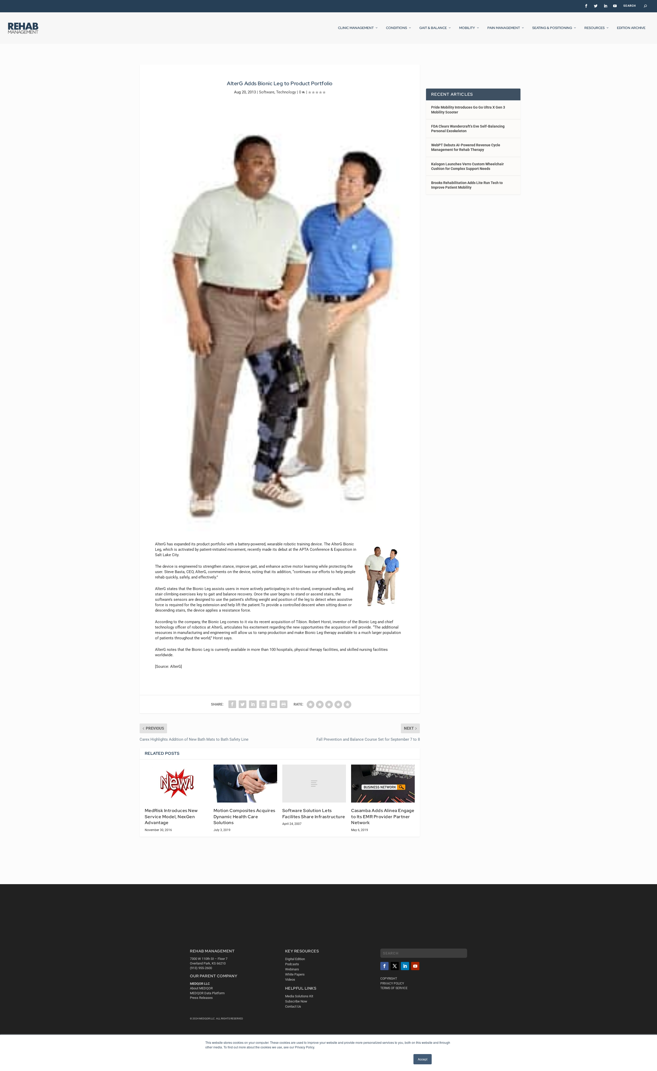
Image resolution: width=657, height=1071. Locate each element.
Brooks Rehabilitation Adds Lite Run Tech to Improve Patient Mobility (467, 185)
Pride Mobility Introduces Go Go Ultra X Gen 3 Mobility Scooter (468, 109)
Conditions (396, 28)
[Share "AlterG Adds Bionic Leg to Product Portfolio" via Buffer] (263, 704)
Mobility (467, 28)
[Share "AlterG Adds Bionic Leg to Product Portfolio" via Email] (273, 704)
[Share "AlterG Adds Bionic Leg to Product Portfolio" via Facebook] (232, 704)
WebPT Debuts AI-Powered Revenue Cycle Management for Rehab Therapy (465, 147)
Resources (594, 28)
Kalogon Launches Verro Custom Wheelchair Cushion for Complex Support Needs (467, 166)
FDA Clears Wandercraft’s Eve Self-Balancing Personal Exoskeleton (468, 128)
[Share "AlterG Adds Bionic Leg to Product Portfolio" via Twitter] (242, 704)
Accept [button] (422, 1059)
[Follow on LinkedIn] (405, 966)
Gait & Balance (433, 28)
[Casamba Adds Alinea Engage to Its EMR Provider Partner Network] (383, 784)
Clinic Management (356, 28)
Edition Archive (631, 28)
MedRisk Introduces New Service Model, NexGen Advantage (171, 816)
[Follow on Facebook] (384, 966)
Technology (286, 92)
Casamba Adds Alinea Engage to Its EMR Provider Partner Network (382, 816)
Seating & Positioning (552, 28)
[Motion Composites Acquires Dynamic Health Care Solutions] (245, 784)
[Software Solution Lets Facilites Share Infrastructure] (314, 784)
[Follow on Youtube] (415, 966)
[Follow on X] (395, 966)
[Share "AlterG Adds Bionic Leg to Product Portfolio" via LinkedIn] (253, 704)
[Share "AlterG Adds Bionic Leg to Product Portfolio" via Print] (283, 704)
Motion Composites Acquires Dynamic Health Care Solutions (244, 816)
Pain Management (503, 28)
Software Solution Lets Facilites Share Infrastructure (313, 813)
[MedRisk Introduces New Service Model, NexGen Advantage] (176, 784)
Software (266, 92)
